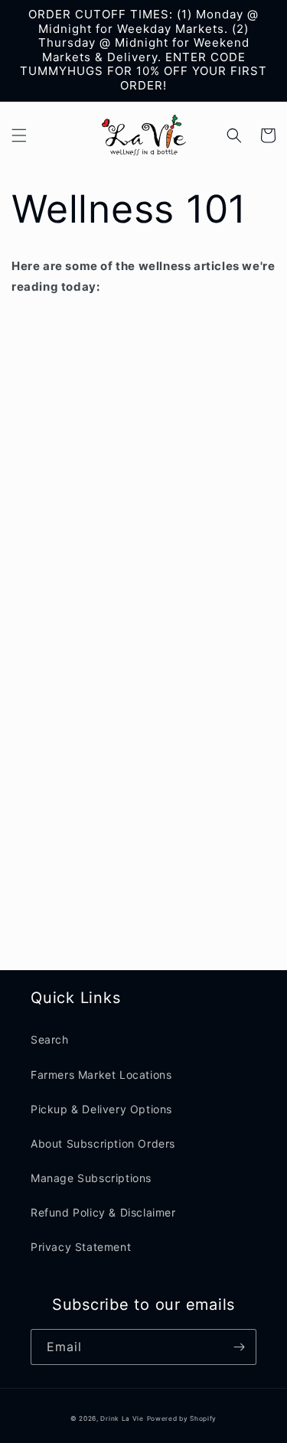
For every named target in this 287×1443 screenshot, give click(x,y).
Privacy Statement (81, 1246)
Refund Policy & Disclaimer (103, 1212)
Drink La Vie (121, 1418)
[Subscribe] (239, 1347)
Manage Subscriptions (91, 1177)
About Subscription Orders (103, 1143)
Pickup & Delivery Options (101, 1109)
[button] (19, 135)
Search (50, 1039)
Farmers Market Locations (101, 1074)
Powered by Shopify (182, 1418)
